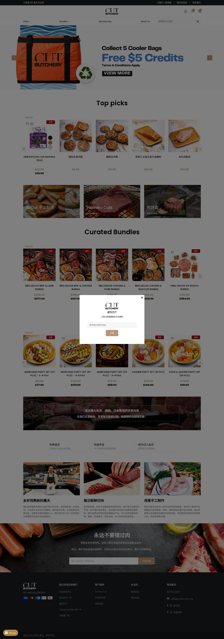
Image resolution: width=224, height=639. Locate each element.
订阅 (112, 332)
